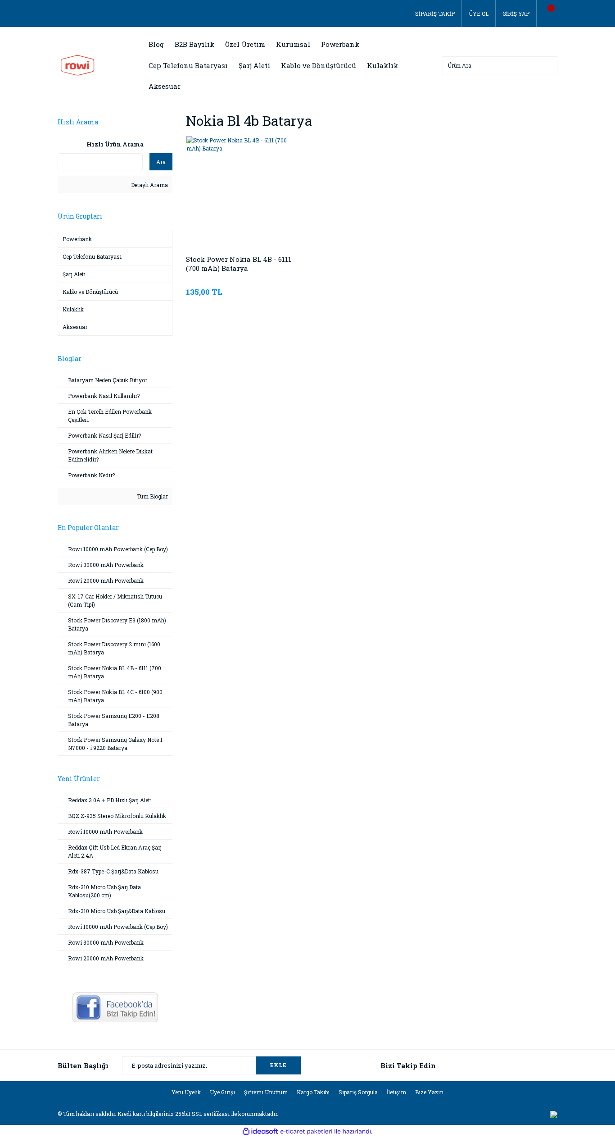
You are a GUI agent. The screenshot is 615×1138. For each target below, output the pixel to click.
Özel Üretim (245, 44)
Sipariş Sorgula (358, 1092)
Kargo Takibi (313, 1092)
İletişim (396, 1092)
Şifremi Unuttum (266, 1092)
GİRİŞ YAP (515, 13)
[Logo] (78, 64)
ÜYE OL (478, 13)
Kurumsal (293, 44)
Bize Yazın (429, 1092)
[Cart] (547, 13)
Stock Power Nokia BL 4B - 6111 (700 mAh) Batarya (238, 264)
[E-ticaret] (306, 1132)
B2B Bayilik (194, 44)
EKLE (278, 1065)
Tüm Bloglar (152, 496)
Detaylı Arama (149, 184)
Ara (161, 161)
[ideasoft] (260, 1131)
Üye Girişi (222, 1092)
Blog (156, 44)
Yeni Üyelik (186, 1092)
